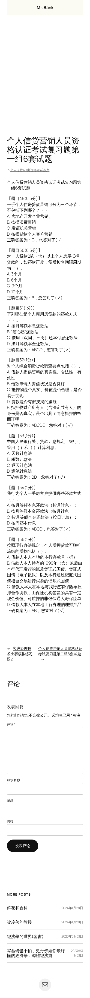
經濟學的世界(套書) (25, 936)
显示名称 (13, 780)
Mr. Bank (45, 7)
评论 (11, 724)
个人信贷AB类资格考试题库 (30, 170)
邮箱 (10, 800)
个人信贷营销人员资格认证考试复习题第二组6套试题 (60, 651)
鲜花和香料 (17, 907)
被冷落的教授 (19, 922)
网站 (10, 821)
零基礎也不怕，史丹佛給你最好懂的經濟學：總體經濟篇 (36, 953)
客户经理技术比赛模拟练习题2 (20, 653)
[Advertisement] (45, 77)
